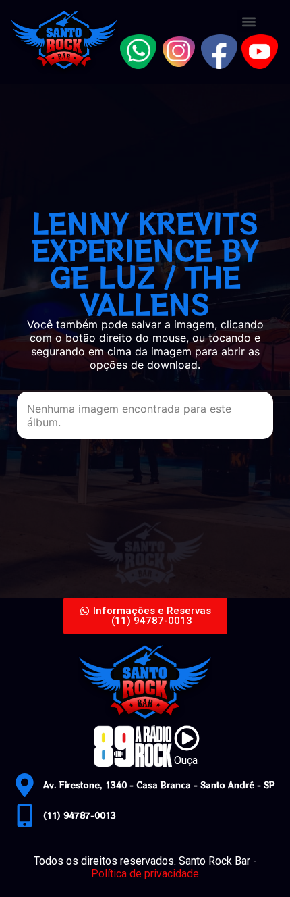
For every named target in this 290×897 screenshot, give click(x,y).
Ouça (186, 760)
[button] (248, 21)
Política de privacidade (145, 873)
